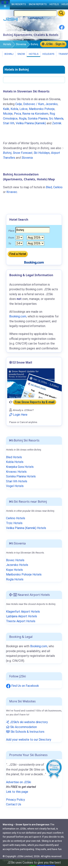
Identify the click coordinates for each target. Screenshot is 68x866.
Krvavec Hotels (16, 471)
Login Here (19, 414)
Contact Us (13, 804)
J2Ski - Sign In (54, 44)
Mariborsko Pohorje (42, 109)
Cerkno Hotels (15, 518)
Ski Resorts (18, 4)
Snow (21, 53)
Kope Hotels (14, 570)
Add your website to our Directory (28, 739)
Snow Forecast (22, 153)
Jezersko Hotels (17, 565)
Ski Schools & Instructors (27, 731)
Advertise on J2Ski (18, 782)
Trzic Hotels (14, 523)
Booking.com (38, 646)
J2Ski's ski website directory (28, 722)
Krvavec (11, 192)
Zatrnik (56, 123)
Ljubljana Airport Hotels (21, 616)
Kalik (6, 109)
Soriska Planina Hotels (21, 476)
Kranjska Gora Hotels (20, 467)
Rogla (22, 118)
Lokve (23, 109)
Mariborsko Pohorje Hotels (24, 574)
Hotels (7, 44)
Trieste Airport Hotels (20, 621)
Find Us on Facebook (25, 686)
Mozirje (8, 113)
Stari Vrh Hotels (16, 481)
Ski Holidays (42, 153)
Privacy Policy (15, 799)
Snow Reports (37, 4)
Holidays (48, 53)
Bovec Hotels (15, 560)
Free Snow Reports (34, 402)
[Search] (61, 13)
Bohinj (8, 53)
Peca (17, 113)
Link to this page (17, 792)
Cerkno (58, 187)
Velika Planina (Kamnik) (31, 123)
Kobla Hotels (14, 462)
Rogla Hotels (14, 579)
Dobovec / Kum (33, 104)
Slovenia (21, 44)
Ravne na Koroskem (35, 113)
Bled (49, 187)
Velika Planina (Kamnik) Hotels (26, 528)
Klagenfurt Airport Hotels (23, 611)
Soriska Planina (38, 118)
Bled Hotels (14, 457)
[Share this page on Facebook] (61, 28)
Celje (18, 104)
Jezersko (51, 104)
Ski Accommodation (23, 727)
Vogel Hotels (15, 486)
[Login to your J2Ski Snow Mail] (34, 383)
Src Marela (56, 118)
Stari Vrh (8, 123)
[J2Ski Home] (10, 20)
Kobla (14, 109)
